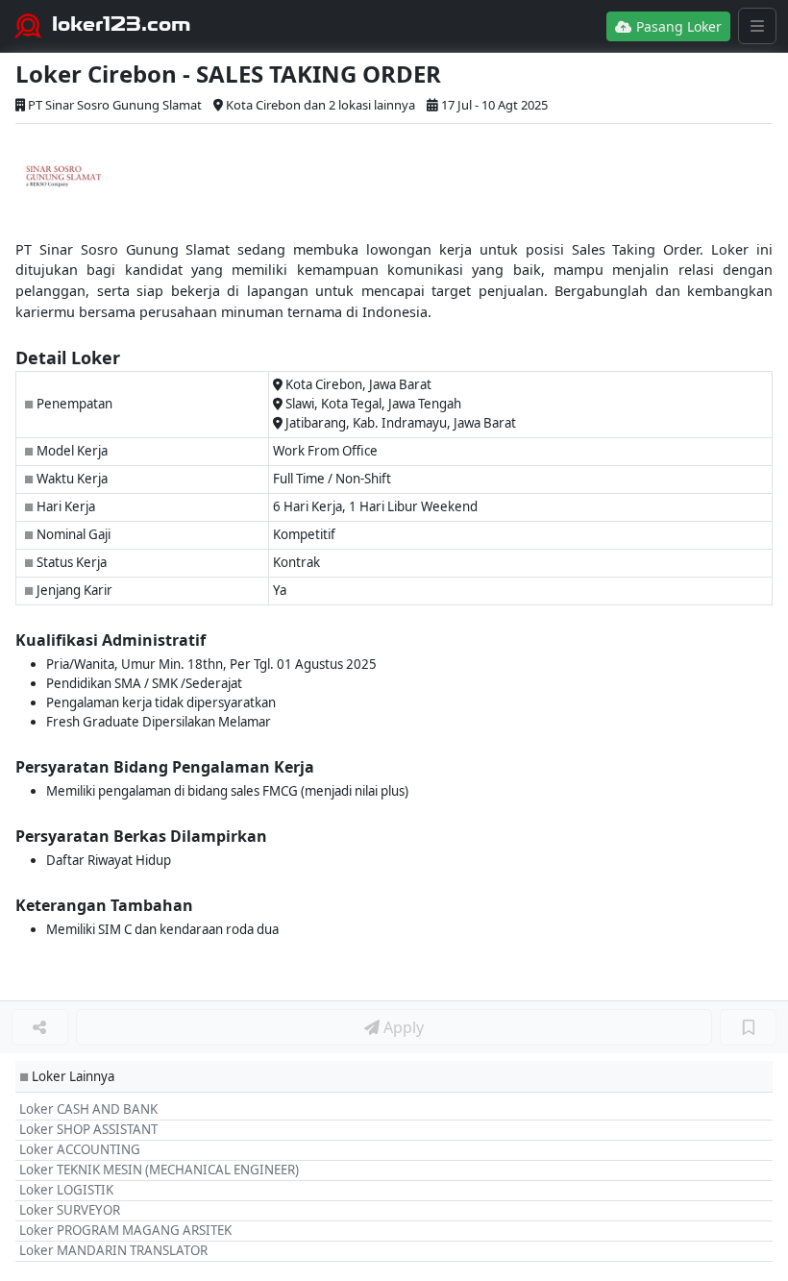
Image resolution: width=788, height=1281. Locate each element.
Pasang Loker (677, 26)
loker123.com (121, 24)
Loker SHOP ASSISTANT (88, 1129)
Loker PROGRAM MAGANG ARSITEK (125, 1230)
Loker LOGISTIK (66, 1189)
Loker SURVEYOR (69, 1210)
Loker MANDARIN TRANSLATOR (113, 1250)
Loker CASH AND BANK (88, 1109)
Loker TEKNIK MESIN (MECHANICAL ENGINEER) (159, 1169)
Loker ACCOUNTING (79, 1149)
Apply (402, 1027)
